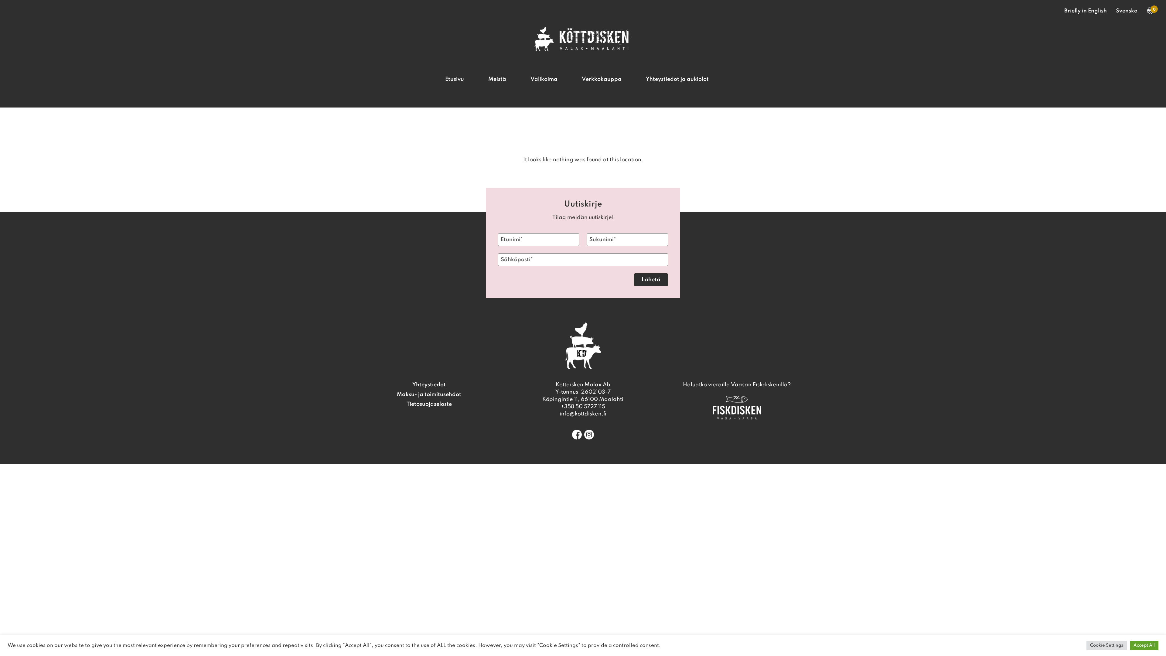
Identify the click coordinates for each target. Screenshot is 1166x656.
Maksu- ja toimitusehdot (429, 394)
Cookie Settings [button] (1106, 645)
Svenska (1127, 11)
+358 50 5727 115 (583, 406)
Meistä (497, 79)
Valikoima (543, 79)
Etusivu (454, 79)
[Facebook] (577, 434)
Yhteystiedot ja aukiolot (677, 79)
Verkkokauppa (602, 79)
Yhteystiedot (429, 385)
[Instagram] (589, 434)
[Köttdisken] (583, 50)
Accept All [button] (1144, 645)
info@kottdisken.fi (583, 414)
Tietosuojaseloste (429, 404)
